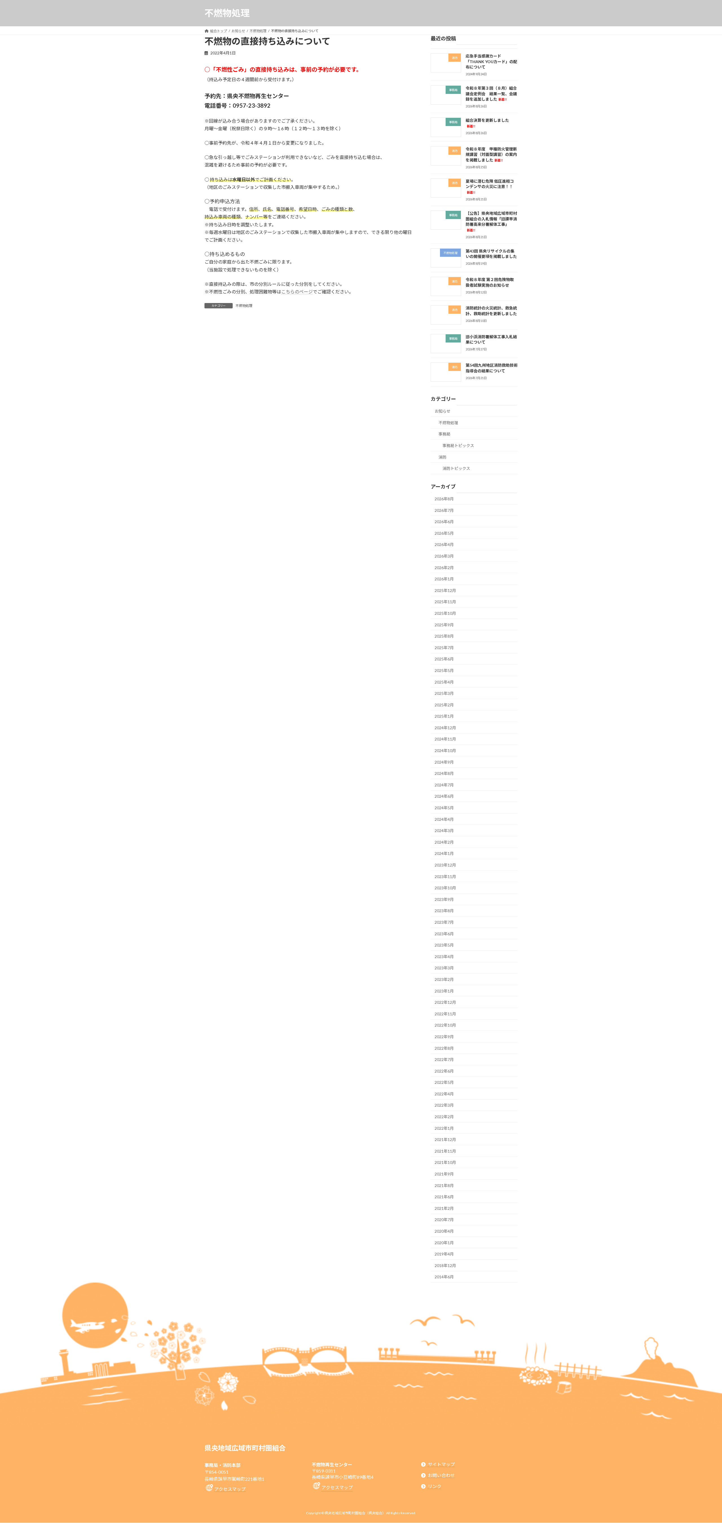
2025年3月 (444, 693)
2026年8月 (444, 498)
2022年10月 (445, 1025)
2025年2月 (444, 704)
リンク (434, 1486)
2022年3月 (444, 1105)
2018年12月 (445, 1265)
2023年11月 (445, 876)
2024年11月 (445, 739)
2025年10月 (445, 613)
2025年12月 (445, 590)
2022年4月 (444, 1093)
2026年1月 (444, 578)
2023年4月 (444, 956)
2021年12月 (445, 1139)
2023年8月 (444, 910)
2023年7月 (444, 922)
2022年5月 (444, 1082)
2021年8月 (444, 1185)
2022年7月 (444, 1059)
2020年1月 (444, 1242)
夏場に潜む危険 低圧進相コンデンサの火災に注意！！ (490, 186)
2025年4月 (444, 681)
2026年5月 (444, 533)
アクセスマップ (230, 1489)
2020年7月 (444, 1219)
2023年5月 (444, 945)
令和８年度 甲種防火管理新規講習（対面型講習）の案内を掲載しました (491, 154)
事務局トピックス (458, 445)
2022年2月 (444, 1116)
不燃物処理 (243, 306)
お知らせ (442, 411)
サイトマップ (441, 1464)
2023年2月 (444, 979)
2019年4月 (444, 1254)
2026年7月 (444, 510)
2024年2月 (444, 842)
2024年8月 (444, 773)
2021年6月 (444, 1196)
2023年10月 (445, 887)
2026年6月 (444, 521)
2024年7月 (444, 785)
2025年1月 (444, 716)
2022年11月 (445, 1013)
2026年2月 (444, 567)
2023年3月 (444, 967)
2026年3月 (444, 556)
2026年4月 (444, 544)
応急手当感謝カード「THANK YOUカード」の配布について (491, 61)
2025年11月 (445, 601)
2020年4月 (444, 1231)
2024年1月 (444, 853)
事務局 (444, 434)
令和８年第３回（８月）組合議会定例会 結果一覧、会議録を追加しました (491, 93)
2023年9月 (444, 899)
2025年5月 (444, 670)
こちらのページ (297, 291)
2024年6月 (444, 796)
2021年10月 (445, 1162)
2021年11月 (445, 1151)
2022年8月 (444, 1047)
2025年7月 (444, 647)
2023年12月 (445, 865)
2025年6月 (444, 658)
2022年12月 (445, 1002)
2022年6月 (444, 1070)
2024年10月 (445, 750)
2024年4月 (444, 819)
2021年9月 (444, 1173)
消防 (442, 456)
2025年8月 (444, 636)
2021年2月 (444, 1208)
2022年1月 (444, 1128)
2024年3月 (444, 830)
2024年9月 (444, 761)
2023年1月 (444, 990)
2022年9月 (444, 1036)
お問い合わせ (441, 1475)
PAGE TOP (701, 1472)
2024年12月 (445, 727)
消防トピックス (456, 468)
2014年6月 (444, 1276)
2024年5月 (444, 807)
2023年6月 (444, 933)
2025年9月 (444, 624)
